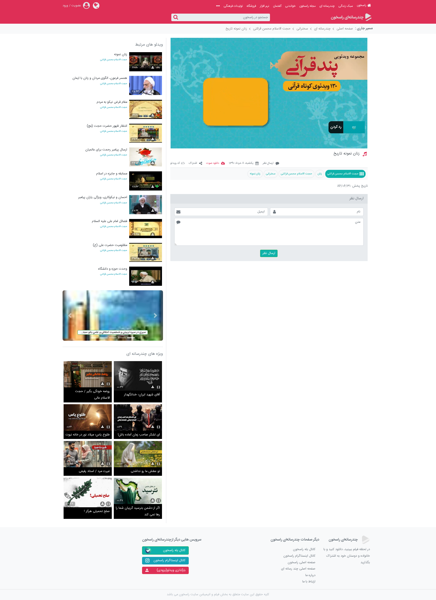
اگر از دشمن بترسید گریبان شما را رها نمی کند (138, 511)
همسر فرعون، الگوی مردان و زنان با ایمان (99, 78)
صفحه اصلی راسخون (301, 562)
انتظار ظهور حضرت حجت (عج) (107, 126)
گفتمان (277, 6)
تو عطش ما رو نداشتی (145, 471)
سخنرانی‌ (270, 173)
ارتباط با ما (308, 581)
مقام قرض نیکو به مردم (112, 102)
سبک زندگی (345, 6)
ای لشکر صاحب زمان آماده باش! (139, 434)
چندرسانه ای (327, 6)
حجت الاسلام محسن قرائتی (271, 28)
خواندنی (290, 6)
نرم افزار (264, 6)
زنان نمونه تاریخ (236, 28)
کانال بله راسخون (304, 549)
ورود (65, 5)
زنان (320, 173)
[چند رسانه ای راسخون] (351, 17)
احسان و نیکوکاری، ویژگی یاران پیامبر (102, 197)
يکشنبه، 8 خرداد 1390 (241, 163)
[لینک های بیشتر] (218, 6)
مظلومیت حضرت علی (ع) (110, 245)
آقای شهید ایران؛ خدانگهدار (142, 394)
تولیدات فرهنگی (233, 6)
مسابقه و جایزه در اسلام (111, 173)
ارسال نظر (268, 163)
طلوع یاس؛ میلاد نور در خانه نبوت (88, 434)
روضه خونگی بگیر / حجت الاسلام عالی (92, 395)
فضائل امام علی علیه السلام (109, 221)
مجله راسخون (307, 6)
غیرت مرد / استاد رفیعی (94, 471)
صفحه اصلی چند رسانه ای (298, 569)
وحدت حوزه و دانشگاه (112, 269)
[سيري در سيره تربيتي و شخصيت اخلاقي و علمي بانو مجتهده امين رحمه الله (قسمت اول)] (113, 315)
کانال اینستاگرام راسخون (299, 556)
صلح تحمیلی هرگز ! (97, 511)
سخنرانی (302, 28)
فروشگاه (251, 6)
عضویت (76, 5)
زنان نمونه (255, 173)
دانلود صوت (212, 163)
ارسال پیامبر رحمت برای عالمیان (106, 149)
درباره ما (310, 575)
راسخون (361, 5)
